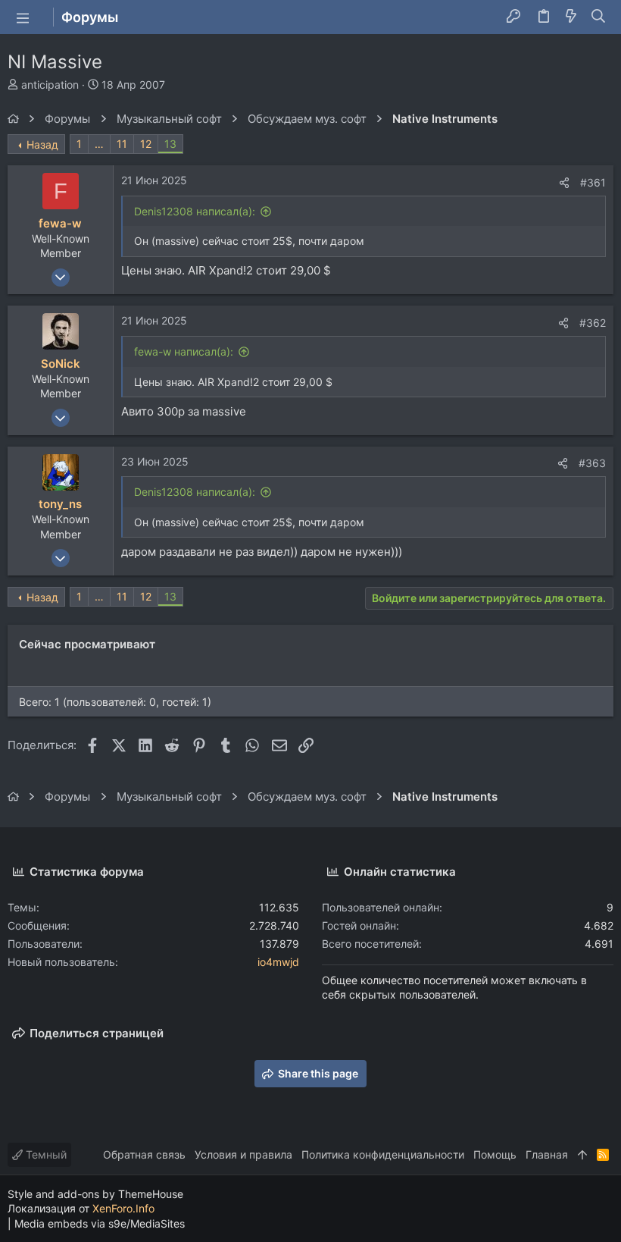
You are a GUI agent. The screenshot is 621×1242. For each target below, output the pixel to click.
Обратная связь (144, 1154)
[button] (23, 17)
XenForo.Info (123, 1208)
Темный (45, 1154)
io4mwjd (278, 961)
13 (170, 143)
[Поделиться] (564, 182)
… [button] (99, 143)
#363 (592, 462)
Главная (547, 1154)
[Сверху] (582, 1155)
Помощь (494, 1154)
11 (122, 143)
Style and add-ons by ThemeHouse (95, 1193)
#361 (593, 182)
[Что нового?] (571, 17)
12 (145, 143)
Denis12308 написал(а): (194, 211)
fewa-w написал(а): (183, 351)
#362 (592, 322)
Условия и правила (243, 1154)
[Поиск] (598, 17)
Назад (42, 144)
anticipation (50, 84)
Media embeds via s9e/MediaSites (99, 1223)
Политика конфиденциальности (382, 1154)
